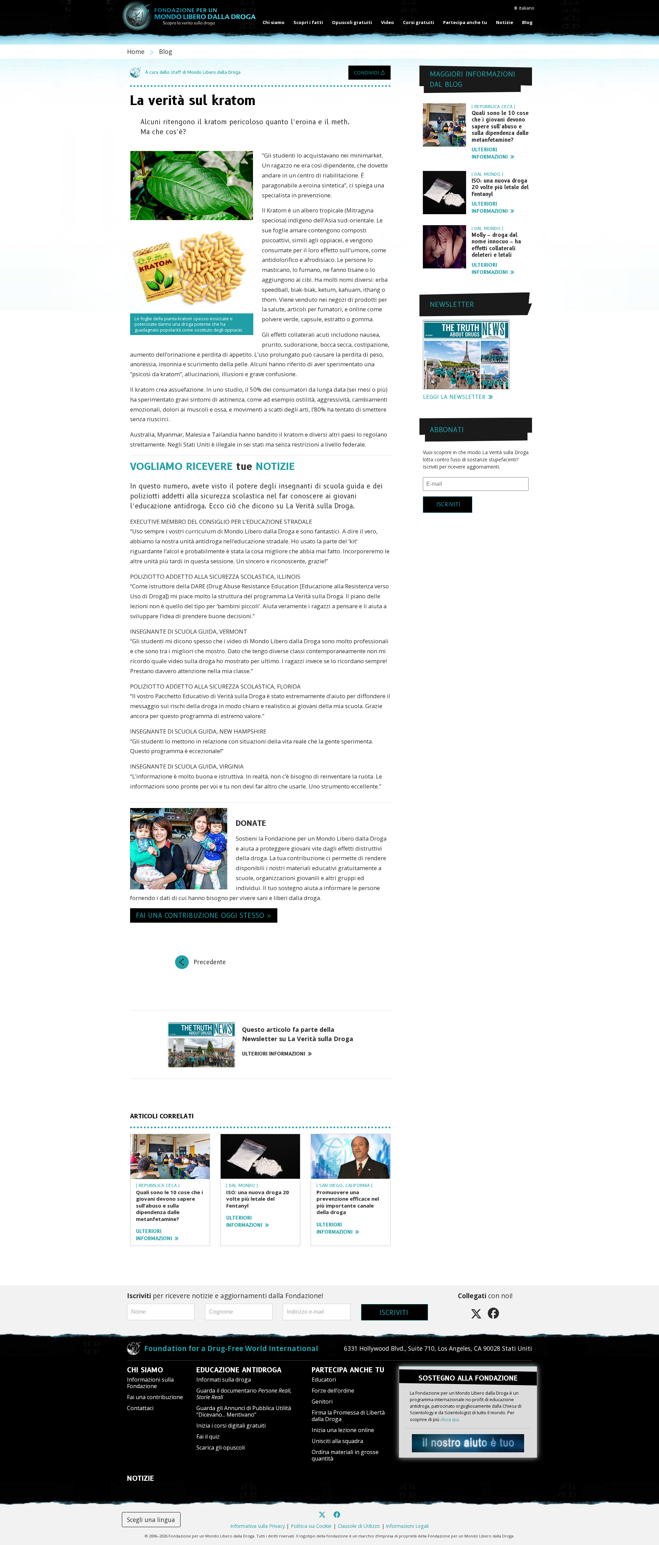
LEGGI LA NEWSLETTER (454, 397)
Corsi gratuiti (418, 22)
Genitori (322, 1401)
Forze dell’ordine (333, 1390)
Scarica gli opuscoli (220, 1447)
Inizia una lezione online (343, 1430)
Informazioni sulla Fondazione (150, 1383)
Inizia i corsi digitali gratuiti (231, 1425)
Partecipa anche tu (465, 22)
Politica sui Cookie (311, 1526)
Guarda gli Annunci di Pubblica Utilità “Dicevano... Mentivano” (243, 1411)
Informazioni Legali (407, 1526)
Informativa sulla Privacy (257, 1526)
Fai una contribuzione (155, 1397)
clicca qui (449, 1419)
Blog (527, 22)
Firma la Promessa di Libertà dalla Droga (348, 1416)
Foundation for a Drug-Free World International (231, 1348)
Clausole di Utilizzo (359, 1526)
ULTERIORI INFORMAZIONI (273, 1054)
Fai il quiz (208, 1436)
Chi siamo (274, 22)
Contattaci (140, 1408)
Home (136, 51)
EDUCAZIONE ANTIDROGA (238, 1370)
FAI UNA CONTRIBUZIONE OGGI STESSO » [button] (203, 915)
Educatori (324, 1379)
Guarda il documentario (244, 1394)
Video (387, 22)
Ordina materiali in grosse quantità (345, 1455)
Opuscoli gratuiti (352, 22)
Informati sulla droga (223, 1379)
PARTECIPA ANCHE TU (348, 1370)
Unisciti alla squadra (337, 1441)
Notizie (504, 22)
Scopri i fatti (308, 22)
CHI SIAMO (145, 1370)
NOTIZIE (140, 1478)
